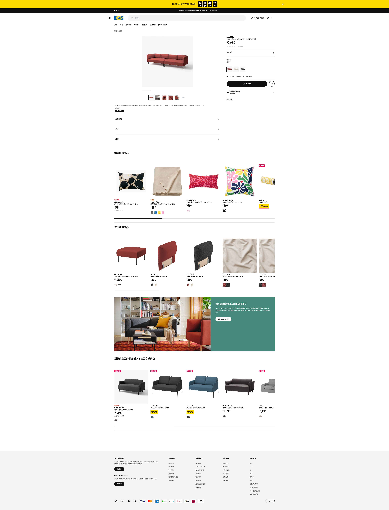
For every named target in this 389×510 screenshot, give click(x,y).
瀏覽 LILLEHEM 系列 (223, 319)
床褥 (251, 463)
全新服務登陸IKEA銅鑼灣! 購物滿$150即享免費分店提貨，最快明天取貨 (198, 10)
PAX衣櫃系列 (254, 487)
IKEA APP (226, 480)
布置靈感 (128, 25)
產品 (120, 31)
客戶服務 (198, 463)
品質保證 (198, 474)
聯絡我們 (198, 477)
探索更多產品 (254, 494)
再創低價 (144, 25)
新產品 (136, 25)
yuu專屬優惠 (162, 25)
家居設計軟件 (199, 470)
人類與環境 (226, 470)
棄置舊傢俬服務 (173, 477)
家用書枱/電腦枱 (255, 491)
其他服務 (171, 480)
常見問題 (198, 480)
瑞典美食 (153, 25)
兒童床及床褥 (254, 484)
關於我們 (225, 463)
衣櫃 (251, 474)
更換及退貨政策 (200, 467)
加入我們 (225, 467)
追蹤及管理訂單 (200, 484)
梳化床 (252, 477)
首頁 (115, 31)
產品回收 (198, 487)
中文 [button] (269, 501)
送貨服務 (171, 463)
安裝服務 (171, 474)
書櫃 (251, 480)
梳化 (251, 467)
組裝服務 (171, 470)
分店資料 (225, 474)
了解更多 (119, 469)
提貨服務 (171, 467)
